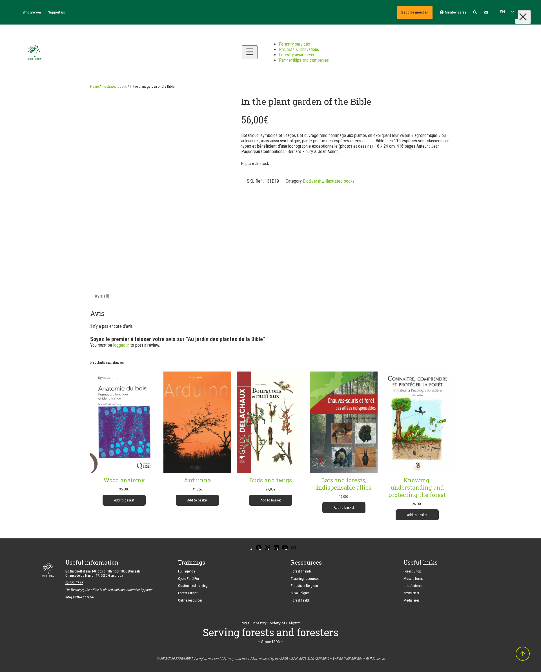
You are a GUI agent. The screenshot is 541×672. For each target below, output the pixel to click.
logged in (121, 345)
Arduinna (197, 480)
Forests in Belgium (304, 585)
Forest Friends (301, 571)
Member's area (455, 12)
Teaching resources (305, 578)
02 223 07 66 (74, 583)
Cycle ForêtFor (188, 578)
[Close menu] (523, 17)
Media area (411, 600)
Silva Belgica (300, 593)
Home (94, 86)
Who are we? (32, 12)
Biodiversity (313, 181)
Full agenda (186, 571)
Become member (414, 12)
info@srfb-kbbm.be (79, 597)
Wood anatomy (124, 480)
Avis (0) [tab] (102, 296)
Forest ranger (188, 593)
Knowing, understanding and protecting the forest (417, 487)
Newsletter (411, 593)
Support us (56, 12)
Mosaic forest (413, 578)
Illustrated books (114, 86)
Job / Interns (412, 585)
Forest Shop (412, 571)
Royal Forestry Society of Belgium (270, 622)
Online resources (190, 600)
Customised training (193, 585)
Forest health (300, 600)
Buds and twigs (270, 480)
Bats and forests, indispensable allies (343, 483)
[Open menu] (250, 52)
